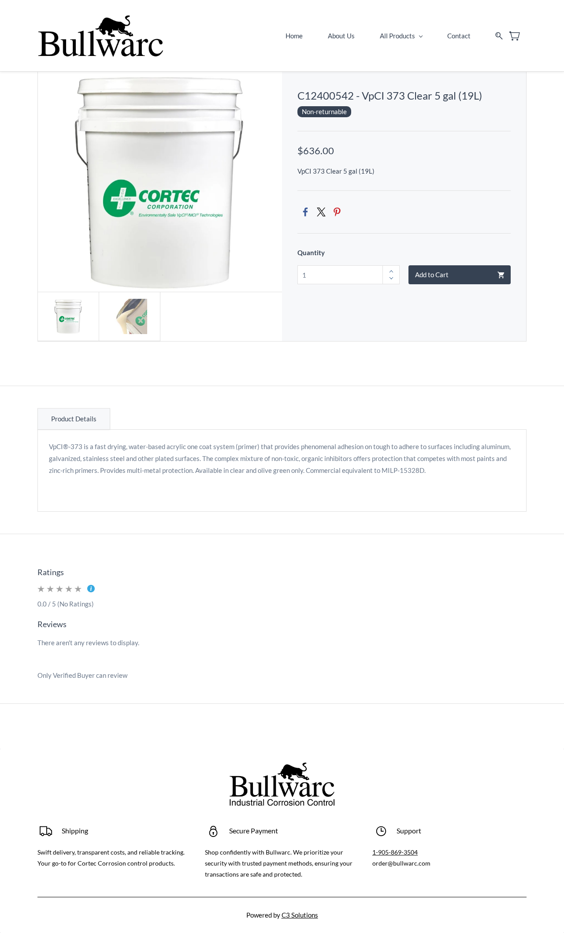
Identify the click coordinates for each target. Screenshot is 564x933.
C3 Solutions (300, 915)
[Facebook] (305, 212)
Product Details (73, 419)
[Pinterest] (337, 212)
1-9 (377, 852)
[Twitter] (321, 212)
